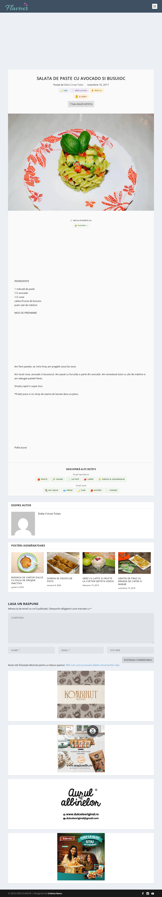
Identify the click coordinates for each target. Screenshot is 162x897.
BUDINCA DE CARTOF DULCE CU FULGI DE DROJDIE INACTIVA (27, 580)
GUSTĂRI (96, 490)
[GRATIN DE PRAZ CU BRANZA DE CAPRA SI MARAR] (134, 563)
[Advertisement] (81, 41)
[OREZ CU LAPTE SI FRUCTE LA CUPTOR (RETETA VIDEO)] (99, 563)
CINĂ (81, 490)
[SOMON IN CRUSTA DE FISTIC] (63, 563)
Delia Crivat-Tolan (74, 84)
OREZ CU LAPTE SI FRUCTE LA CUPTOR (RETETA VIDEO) (98, 580)
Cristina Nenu (55, 893)
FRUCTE (42, 479)
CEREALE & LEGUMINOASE (111, 479)
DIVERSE (111, 490)
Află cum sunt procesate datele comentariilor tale (92, 665)
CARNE (88, 479)
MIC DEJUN (51, 490)
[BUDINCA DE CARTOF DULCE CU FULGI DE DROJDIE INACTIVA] (27, 562)
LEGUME (57, 479)
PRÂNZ (67, 490)
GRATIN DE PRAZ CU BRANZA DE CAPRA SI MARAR (130, 581)
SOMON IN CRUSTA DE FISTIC (59, 580)
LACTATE (73, 479)
